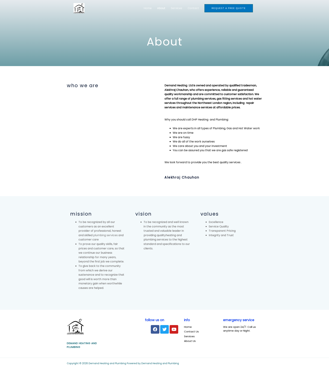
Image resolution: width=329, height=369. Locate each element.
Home (148, 8)
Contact (193, 8)
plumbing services (105, 235)
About (161, 8)
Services (176, 8)
